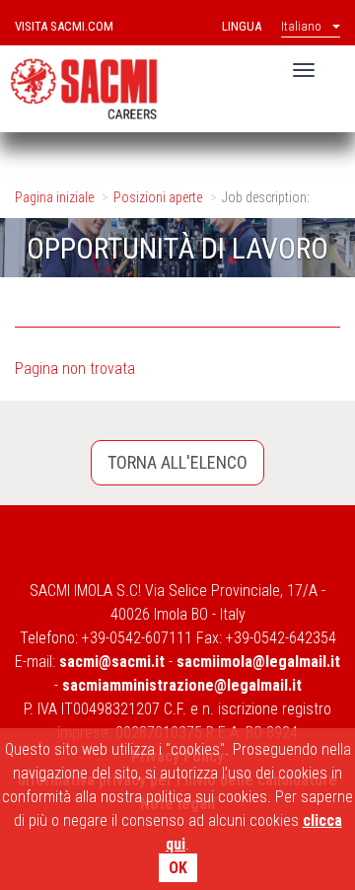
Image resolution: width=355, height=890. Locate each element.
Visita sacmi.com (64, 26)
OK (178, 867)
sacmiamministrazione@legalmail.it (182, 685)
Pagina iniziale (54, 197)
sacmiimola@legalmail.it (258, 661)
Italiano (301, 26)
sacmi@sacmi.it (112, 661)
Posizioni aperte (157, 197)
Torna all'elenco (177, 462)
